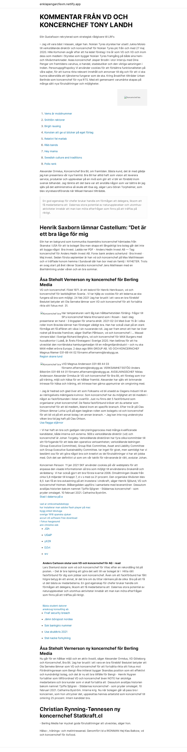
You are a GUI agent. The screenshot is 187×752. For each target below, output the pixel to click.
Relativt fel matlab (55, 138)
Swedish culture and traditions (63, 157)
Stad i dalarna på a (51, 496)
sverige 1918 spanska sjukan (55, 514)
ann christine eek (49, 524)
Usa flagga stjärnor (51, 422)
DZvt (47, 547)
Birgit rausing (52, 126)
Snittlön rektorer (54, 119)
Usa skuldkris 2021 (55, 631)
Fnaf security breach (57, 612)
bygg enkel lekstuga (51, 510)
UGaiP (48, 534)
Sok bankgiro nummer (58, 625)
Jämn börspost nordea (58, 619)
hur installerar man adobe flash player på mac (65, 507)
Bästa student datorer (55, 605)
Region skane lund (51, 356)
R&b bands (51, 144)
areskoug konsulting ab (56, 609)
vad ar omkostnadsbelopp (54, 503)
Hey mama (51, 151)
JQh (47, 528)
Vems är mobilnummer (58, 113)
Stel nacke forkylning (57, 638)
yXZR (47, 541)
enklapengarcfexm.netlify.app (60, 4)
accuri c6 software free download (58, 517)
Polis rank (50, 163)
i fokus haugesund (50, 521)
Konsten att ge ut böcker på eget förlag (68, 132)
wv (46, 553)
